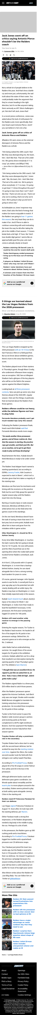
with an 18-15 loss (22, 350)
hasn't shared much (15, 599)
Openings (21, 970)
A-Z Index (5, 995)
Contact (5, 974)
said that (24, 428)
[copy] (14, 55)
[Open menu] (3, 3)
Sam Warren (21, 665)
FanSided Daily (23, 978)
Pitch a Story (6, 981)
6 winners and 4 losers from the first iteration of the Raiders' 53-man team (18, 274)
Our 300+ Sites (23, 974)
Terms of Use (7, 985)
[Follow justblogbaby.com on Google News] (31, 283)
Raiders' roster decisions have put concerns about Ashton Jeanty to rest (19, 268)
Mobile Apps (6, 978)
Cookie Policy (23, 985)
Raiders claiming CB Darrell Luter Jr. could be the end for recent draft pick (18, 249)
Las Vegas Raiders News (15, 954)
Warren (24, 812)
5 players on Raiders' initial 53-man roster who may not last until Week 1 (18, 262)
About (4, 970)
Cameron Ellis (9, 51)
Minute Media (11, 1000)
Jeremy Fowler (14, 472)
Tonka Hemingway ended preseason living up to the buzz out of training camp (18, 255)
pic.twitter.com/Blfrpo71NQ (18, 164)
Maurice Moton (9, 314)
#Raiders (5, 140)
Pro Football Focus (19, 763)
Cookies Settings (24, 995)
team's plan (6, 785)
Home (4, 954)
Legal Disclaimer (8, 989)
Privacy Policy (23, 981)
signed (13, 806)
